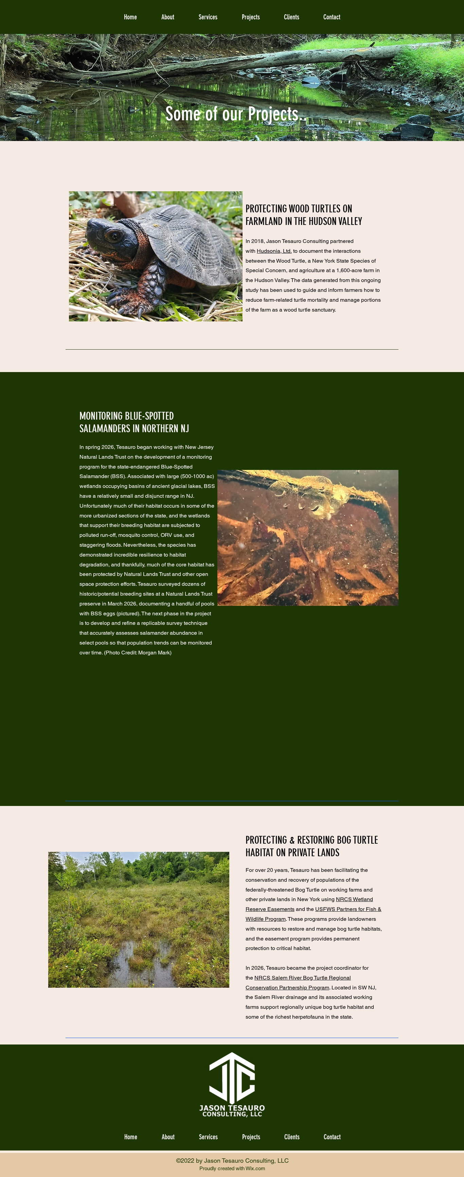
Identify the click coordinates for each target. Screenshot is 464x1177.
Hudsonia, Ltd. (274, 251)
